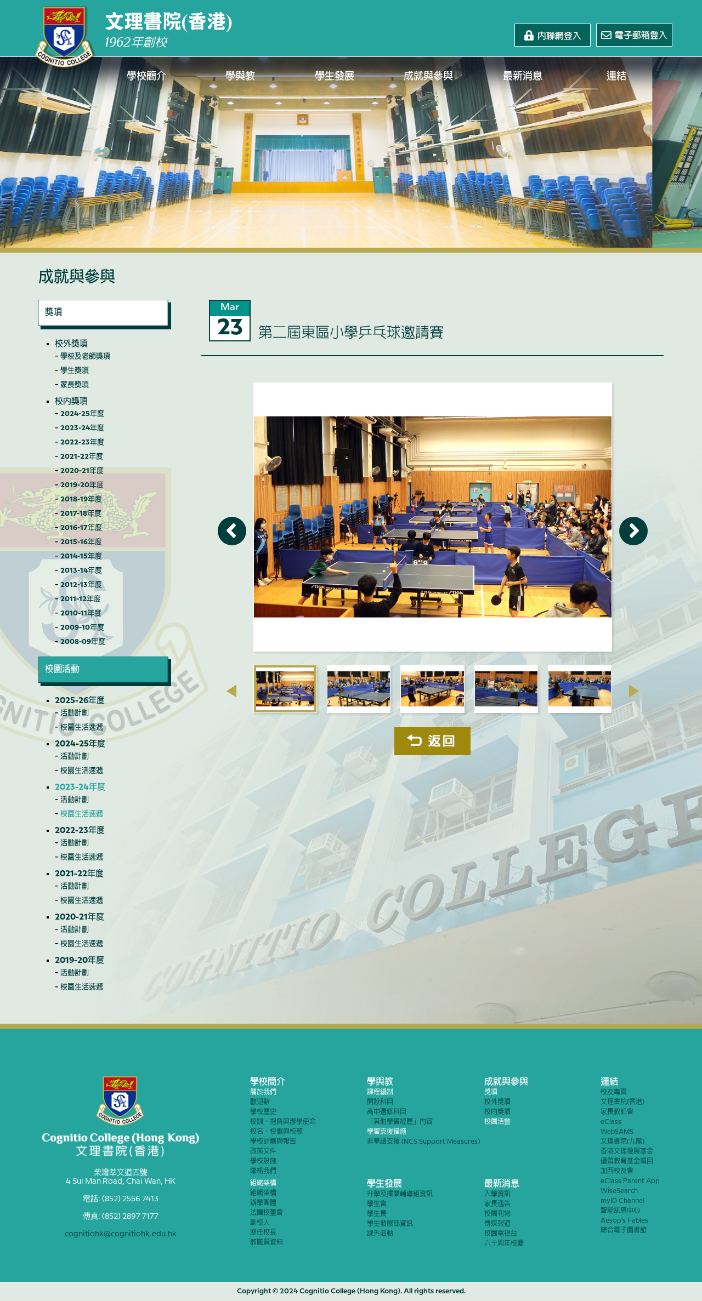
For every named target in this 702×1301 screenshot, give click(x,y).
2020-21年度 (82, 470)
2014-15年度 (81, 556)
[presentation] (231, 691)
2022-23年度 (82, 442)
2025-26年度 (80, 701)
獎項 (490, 1092)
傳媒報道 (497, 1224)
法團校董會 (266, 1213)
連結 (616, 76)
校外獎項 (71, 344)
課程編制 (380, 1092)
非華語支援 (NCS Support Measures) (423, 1142)
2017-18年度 (80, 513)
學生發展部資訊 (390, 1224)
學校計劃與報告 (273, 1142)
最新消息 (522, 76)
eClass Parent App (630, 1181)
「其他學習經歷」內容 (400, 1122)
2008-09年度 (82, 641)
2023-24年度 (82, 428)
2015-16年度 (81, 542)
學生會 (377, 1204)
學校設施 (263, 1162)
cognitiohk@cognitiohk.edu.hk (121, 1234)
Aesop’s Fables (624, 1221)
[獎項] (104, 326)
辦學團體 (263, 1203)
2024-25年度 (82, 413)
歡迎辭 (260, 1102)
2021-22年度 (81, 456)
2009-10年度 (82, 627)
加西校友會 (617, 1171)
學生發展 (334, 76)
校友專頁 (614, 1092)
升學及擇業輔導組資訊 (400, 1194)
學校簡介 (146, 76)
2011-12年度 (80, 599)
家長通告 (497, 1204)
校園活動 (497, 1122)
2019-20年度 (82, 485)
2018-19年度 (81, 499)
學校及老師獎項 (85, 356)
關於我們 (263, 1092)
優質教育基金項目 (627, 1162)
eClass (611, 1122)
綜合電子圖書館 (624, 1231)
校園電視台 (500, 1234)
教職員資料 (266, 1243)
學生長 (377, 1214)
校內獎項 (71, 402)
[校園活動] (104, 683)
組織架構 (263, 1183)
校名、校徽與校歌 (276, 1132)
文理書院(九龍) (622, 1142)
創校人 (260, 1223)
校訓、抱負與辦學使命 (283, 1122)
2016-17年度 (81, 527)
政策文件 (263, 1152)
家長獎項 (74, 384)
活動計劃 (74, 713)
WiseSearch (619, 1191)
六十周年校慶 (504, 1244)
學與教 (240, 76)
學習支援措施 (386, 1132)
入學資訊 (497, 1194)
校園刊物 (497, 1214)
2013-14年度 (81, 570)
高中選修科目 (386, 1112)
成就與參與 (428, 76)
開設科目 (380, 1102)
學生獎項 (74, 370)
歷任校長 (263, 1233)
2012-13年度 (81, 584)
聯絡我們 (263, 1171)
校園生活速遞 (81, 727)
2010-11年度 (80, 613)
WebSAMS (617, 1132)
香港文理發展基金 (627, 1152)
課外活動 (380, 1234)
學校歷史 (263, 1112)
